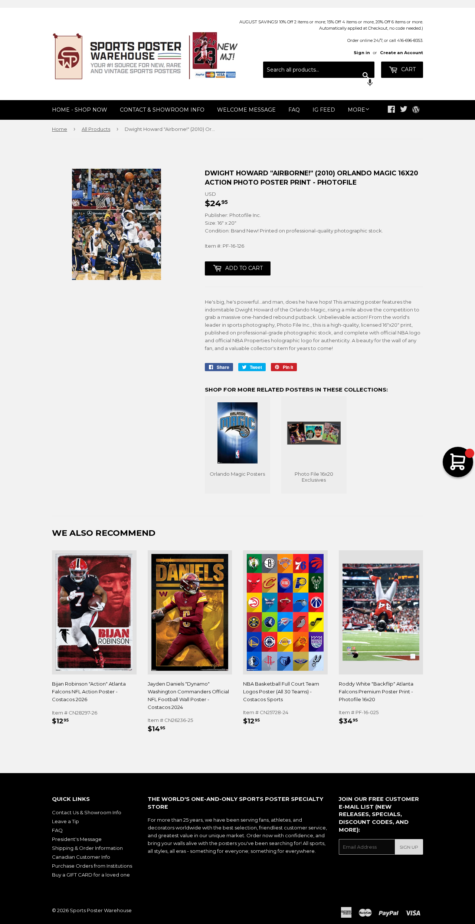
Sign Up (409, 847)
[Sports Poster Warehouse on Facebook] (391, 110)
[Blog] (415, 110)
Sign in (362, 52)
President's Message (77, 839)
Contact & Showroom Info (162, 109)
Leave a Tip (65, 821)
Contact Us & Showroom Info (86, 812)
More (356, 109)
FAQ (294, 109)
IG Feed (323, 109)
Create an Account (401, 52)
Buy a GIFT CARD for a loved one (91, 875)
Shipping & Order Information (87, 848)
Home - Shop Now (79, 109)
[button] (318, 83)
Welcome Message (246, 109)
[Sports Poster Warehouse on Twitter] (403, 110)
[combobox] (318, 70)
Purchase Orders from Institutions (92, 866)
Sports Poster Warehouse (101, 910)
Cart (408, 69)
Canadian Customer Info (81, 857)
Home (59, 129)
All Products (96, 129)
